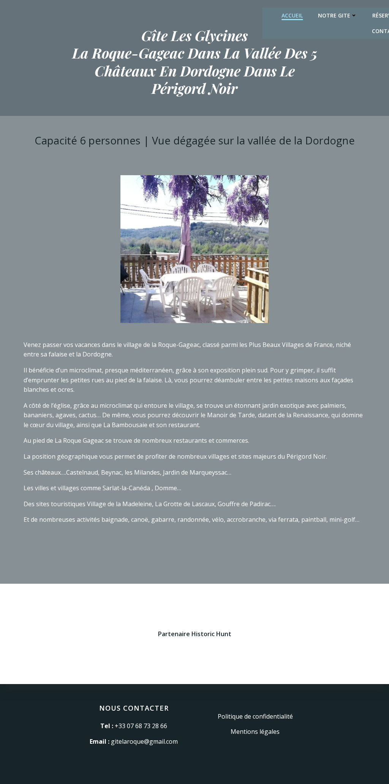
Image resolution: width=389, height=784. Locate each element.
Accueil (292, 15)
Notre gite (334, 15)
